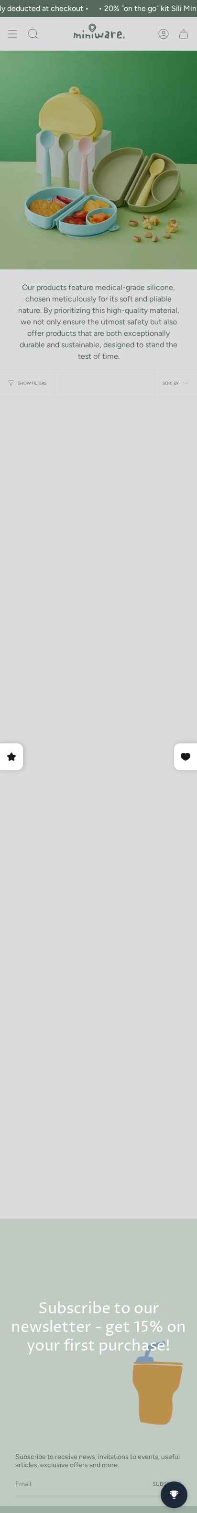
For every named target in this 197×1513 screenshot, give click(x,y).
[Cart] (184, 33)
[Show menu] (12, 33)
